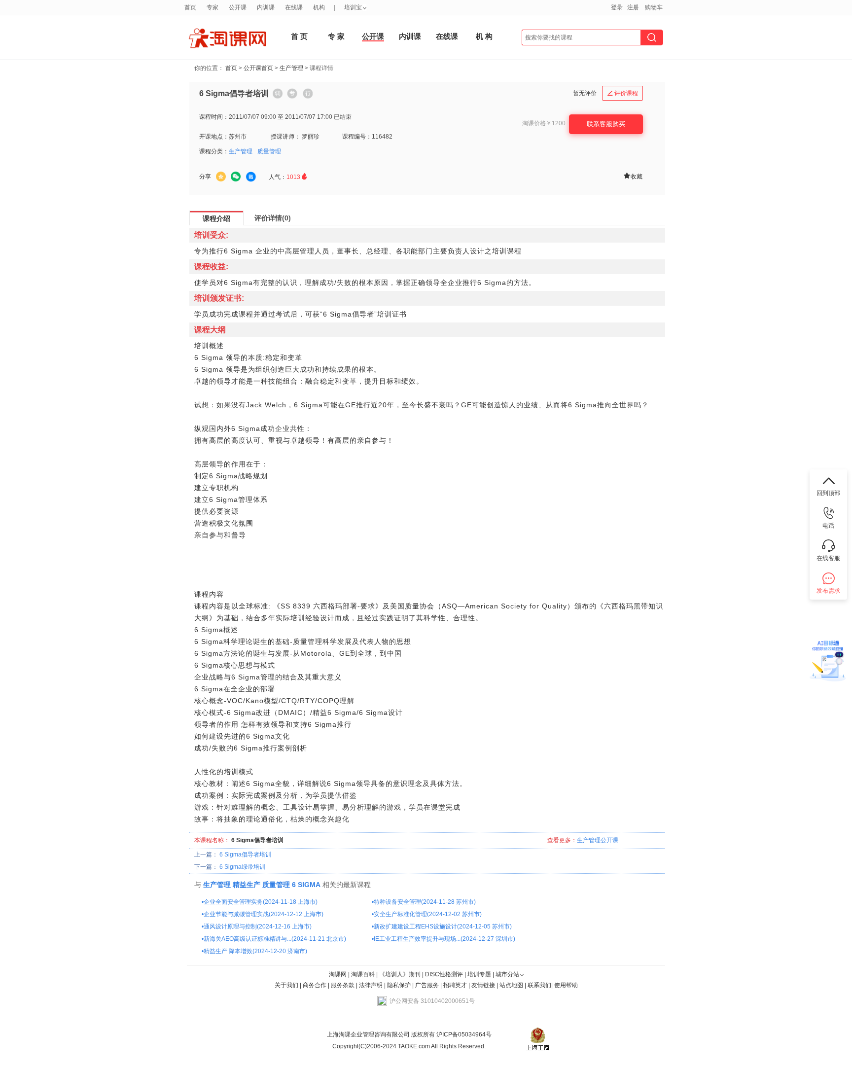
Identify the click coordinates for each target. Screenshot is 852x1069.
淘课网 (338, 974)
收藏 (632, 176)
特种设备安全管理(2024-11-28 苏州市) (425, 901)
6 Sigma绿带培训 (242, 866)
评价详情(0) (272, 218)
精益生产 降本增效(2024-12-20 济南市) (255, 951)
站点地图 (512, 985)
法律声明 (371, 985)
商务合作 (314, 985)
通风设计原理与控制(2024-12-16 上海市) (258, 926)
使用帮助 (566, 985)
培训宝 (353, 7)
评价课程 (622, 93)
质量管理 (269, 151)
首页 (231, 68)
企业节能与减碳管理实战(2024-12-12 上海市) (263, 914)
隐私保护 (399, 985)
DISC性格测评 (444, 974)
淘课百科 (363, 974)
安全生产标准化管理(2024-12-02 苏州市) (428, 914)
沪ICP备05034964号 (463, 1034)
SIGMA (309, 885)
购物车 (654, 7)
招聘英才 (455, 985)
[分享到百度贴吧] (251, 177)
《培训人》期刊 (400, 974)
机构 (319, 7)
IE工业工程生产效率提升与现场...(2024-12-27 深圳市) (444, 938)
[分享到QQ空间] (221, 176)
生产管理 (291, 68)
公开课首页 (258, 68)
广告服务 (427, 985)
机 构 (484, 36)
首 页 (299, 36)
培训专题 (479, 974)
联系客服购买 (606, 124)
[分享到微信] (236, 176)
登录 (617, 7)
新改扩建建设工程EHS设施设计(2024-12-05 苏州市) (443, 926)
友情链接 (483, 985)
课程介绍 (216, 218)
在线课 (447, 36)
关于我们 (286, 985)
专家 (212, 7)
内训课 (410, 36)
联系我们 (539, 985)
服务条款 (343, 985)
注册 (633, 7)
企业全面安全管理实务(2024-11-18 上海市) (261, 901)
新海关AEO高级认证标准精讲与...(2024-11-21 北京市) (275, 938)
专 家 (336, 36)
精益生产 (246, 885)
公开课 (373, 36)
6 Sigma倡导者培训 (245, 854)
